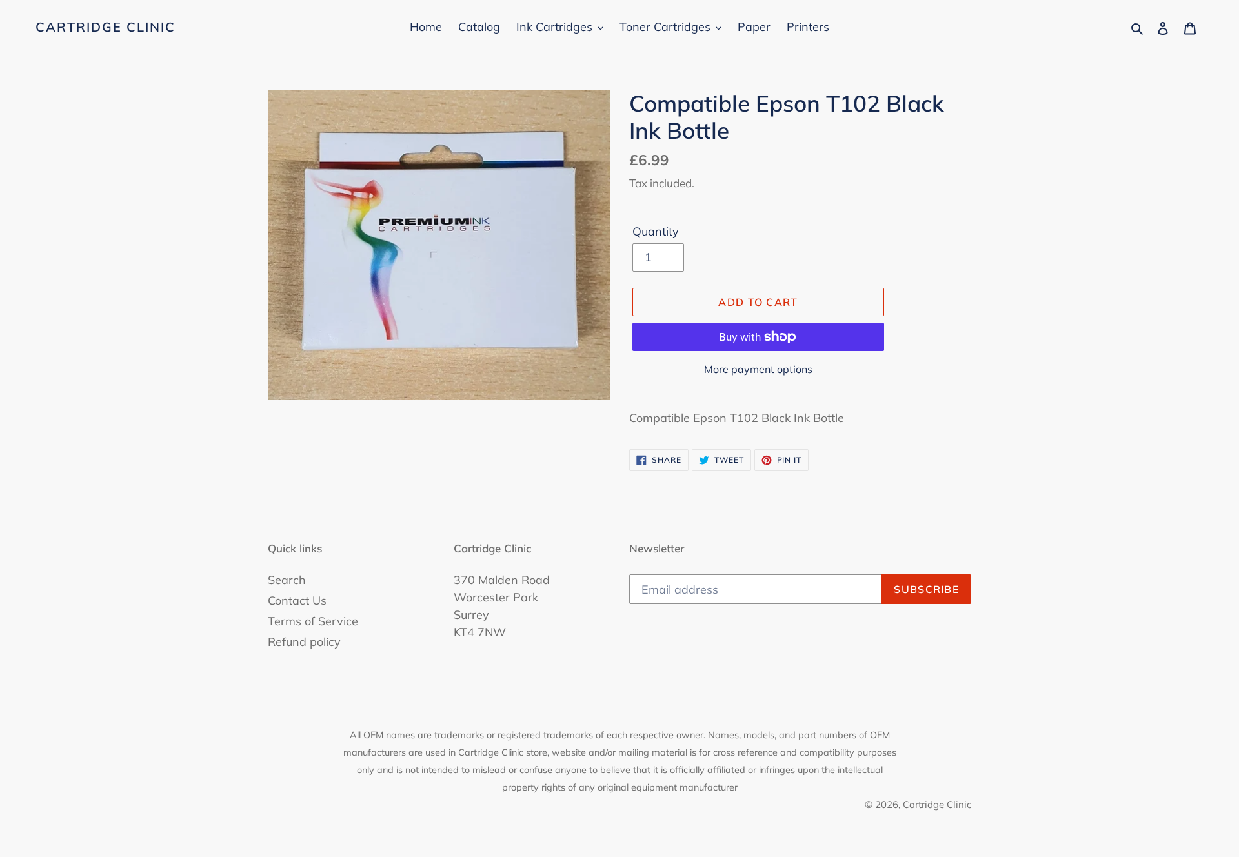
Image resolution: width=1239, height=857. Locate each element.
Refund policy (304, 641)
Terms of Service (313, 621)
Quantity (655, 231)
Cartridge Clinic (105, 27)
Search (287, 579)
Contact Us (297, 600)
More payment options (758, 369)
